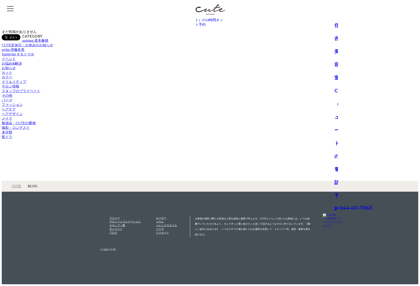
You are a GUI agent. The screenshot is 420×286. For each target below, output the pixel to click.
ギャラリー (115, 229)
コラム (160, 221)
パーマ (160, 229)
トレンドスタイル (166, 225)
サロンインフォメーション (125, 221)
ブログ (113, 232)
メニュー (114, 217)
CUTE (16, 186)
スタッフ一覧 (117, 225)
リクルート (162, 232)
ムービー (161, 217)
